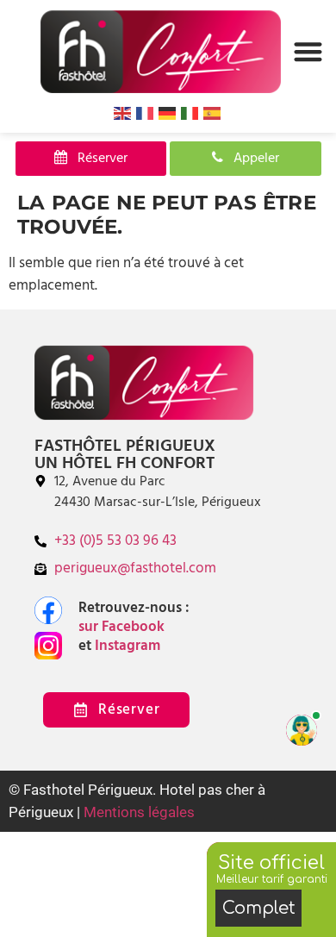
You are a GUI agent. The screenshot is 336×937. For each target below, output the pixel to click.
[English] (123, 113)
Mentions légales (139, 812)
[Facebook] (48, 610)
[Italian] (190, 113)
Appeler (251, 158)
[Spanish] (213, 113)
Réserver (97, 158)
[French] (145, 113)
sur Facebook (124, 627)
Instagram (125, 646)
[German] (168, 113)
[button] (308, 51)
